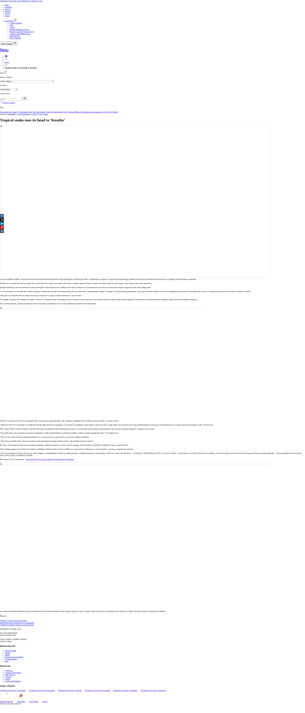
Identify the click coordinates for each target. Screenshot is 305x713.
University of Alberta (110, 112)
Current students (16, 23)
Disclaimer (21, 702)
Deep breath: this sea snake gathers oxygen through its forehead (50, 459)
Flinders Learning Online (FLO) (22, 32)
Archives (3, 85)
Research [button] (8, 7)
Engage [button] (7, 9)
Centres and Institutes (13, 681)
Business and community (14, 657)
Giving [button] (7, 14)
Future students (10, 651)
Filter (2, 73)
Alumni (7, 653)
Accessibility (34, 702)
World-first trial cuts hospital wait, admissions (17, 623)
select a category (6, 77)
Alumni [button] (7, 11)
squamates (98, 112)
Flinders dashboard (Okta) (19, 30)
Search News (5, 94)
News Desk (43, 114)
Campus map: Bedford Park (20, 34)
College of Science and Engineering (13, 621)
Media (7, 655)
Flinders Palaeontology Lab (56, 112)
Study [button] (7, 5)
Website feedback (6, 702)
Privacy (45, 702)
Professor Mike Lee (74, 112)
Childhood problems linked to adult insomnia (17, 625)
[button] (11, 21)
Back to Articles (7, 103)
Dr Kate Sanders (39, 112)
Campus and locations (13, 673)
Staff (11, 25)
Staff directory (15, 36)
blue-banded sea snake (8, 112)
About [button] (7, 16)
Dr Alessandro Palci (24, 112)
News (4, 50)
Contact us (9, 671)
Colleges (8, 677)
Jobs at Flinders (15, 38)
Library (12, 27)
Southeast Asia (87, 112)
